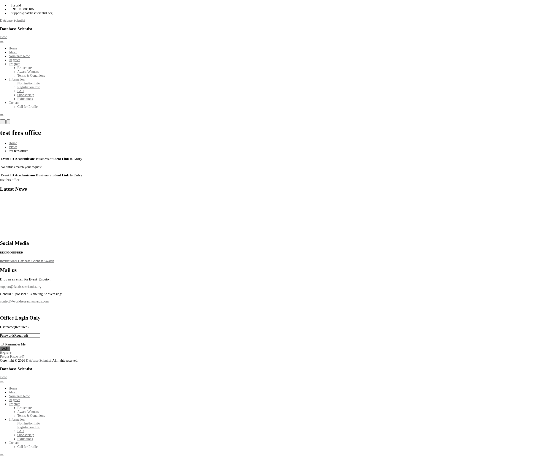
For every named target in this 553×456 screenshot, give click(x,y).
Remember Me (15, 344)
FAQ (20, 91)
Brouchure (24, 68)
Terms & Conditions (31, 75)
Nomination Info (28, 83)
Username (14, 327)
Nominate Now (19, 56)
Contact (14, 102)
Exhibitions (25, 99)
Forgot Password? (12, 356)
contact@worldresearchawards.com (24, 301)
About (13, 52)
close (3, 37)
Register (14, 60)
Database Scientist (12, 20)
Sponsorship (25, 95)
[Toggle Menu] (1, 42)
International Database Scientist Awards (27, 261)
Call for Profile (27, 106)
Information (17, 79)
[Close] (1, 115)
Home (13, 48)
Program (14, 64)
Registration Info (28, 87)
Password (14, 335)
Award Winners (28, 71)
